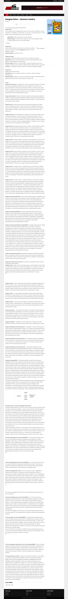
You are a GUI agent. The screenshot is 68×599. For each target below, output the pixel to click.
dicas (9, 584)
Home (7, 14)
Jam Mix (27, 14)
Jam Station (49, 594)
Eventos (22, 14)
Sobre (27, 594)
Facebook (7, 594)
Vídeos (31, 14)
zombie (12, 584)
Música (18, 14)
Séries (14, 14)
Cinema (10, 14)
